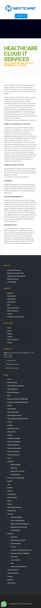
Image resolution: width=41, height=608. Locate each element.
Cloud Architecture (13, 412)
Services (10, 514)
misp (12, 563)
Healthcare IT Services (17, 471)
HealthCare (14, 468)
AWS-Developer (12, 389)
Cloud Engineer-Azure (14, 415)
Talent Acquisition (12, 339)
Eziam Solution (15, 560)
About (9, 331)
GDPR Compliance (13, 311)
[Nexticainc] (20, 8)
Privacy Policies (12, 497)
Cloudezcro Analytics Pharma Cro (21, 550)
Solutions (10, 533)
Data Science (11, 432)
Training (9, 337)
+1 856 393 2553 (13, 2)
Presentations (11, 299)
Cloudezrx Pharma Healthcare (20, 553)
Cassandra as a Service (18, 540)
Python (9, 501)
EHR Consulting (15, 464)
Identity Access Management (16, 276)
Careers (9, 342)
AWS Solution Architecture (15, 386)
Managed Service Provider (15, 273)
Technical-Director (13, 573)
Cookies (9, 314)
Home (9, 328)
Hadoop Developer (13, 451)
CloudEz (13, 547)
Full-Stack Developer (13, 438)
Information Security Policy (15, 317)
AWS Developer (12, 382)
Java (8, 484)
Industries (10, 461)
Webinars (10, 293)
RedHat (9, 504)
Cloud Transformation (14, 270)
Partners (9, 334)
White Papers (11, 302)
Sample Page (11, 510)
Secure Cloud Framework (18, 566)
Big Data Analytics (13, 279)
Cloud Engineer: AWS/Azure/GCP (17, 418)
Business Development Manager (17, 399)
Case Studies (11, 296)
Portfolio (10, 491)
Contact (9, 422)
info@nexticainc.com (28, 2)
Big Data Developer (13, 392)
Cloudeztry (14, 556)
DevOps (9, 435)
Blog (8, 305)
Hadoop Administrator (14, 448)
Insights (9, 481)
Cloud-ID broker (16, 543)
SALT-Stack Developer (14, 507)
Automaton (14, 537)
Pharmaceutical (15, 474)
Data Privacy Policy (13, 308)
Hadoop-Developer (13, 455)
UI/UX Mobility (11, 282)
